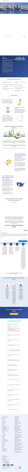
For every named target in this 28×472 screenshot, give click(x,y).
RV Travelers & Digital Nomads (18, 449)
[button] (14, 324)
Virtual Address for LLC (17, 423)
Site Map (3, 432)
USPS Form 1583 (4, 448)
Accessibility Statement (4, 468)
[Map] (14, 26)
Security (3, 438)
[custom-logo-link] (6, 0)
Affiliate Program (4, 450)
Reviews (3, 445)
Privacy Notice (4, 429)
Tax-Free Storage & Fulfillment (18, 444)
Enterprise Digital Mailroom (18, 435)
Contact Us (3, 435)
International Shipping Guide (18, 429)
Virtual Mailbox (16, 418)
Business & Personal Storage (18, 443)
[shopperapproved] (16, 468)
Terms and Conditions (4, 467)
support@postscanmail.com (6, 459)
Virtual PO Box (16, 424)
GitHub (3, 443)
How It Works (4, 418)
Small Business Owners (17, 448)
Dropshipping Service (17, 445)
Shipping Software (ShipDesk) (18, 432)
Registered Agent (17, 438)
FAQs (3, 424)
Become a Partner (4, 449)
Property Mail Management (18, 440)
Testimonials (3, 444)
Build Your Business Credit (18, 439)
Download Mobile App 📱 (5, 428)
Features (3, 419)
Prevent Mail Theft (4, 439)
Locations (3, 423)
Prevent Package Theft (5, 440)
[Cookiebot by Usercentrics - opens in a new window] (24, 230)
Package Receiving (17, 428)
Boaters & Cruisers (17, 450)
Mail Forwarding (17, 419)
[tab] (14, 324)
